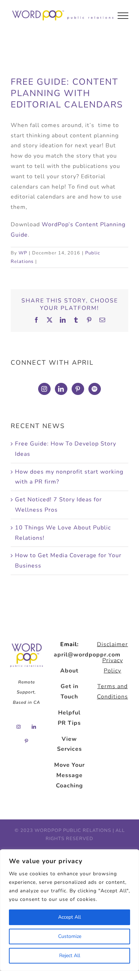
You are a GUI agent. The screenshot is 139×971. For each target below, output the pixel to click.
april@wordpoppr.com (87, 655)
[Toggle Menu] (123, 15)
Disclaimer (112, 644)
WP (23, 253)
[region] (69, 910)
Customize (69, 936)
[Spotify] (94, 389)
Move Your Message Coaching (69, 775)
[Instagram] (44, 389)
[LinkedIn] (61, 389)
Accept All (69, 917)
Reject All (69, 955)
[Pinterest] (78, 389)
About (69, 671)
